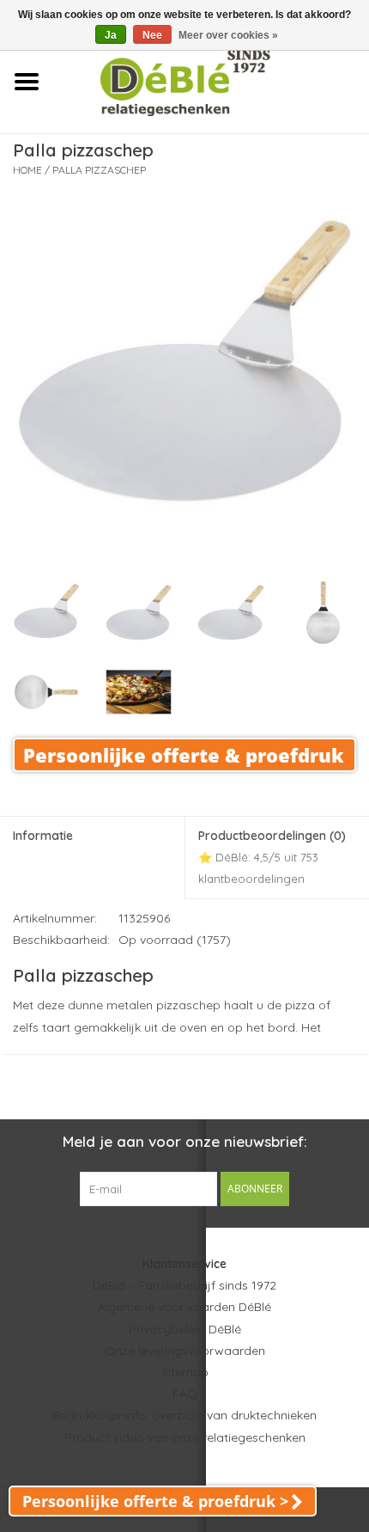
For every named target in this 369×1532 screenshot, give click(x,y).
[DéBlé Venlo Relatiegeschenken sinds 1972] (210, 81)
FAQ (184, 1393)
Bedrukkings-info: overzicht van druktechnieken (184, 1415)
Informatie (43, 835)
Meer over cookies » (228, 35)
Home (27, 169)
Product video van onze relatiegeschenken (184, 1437)
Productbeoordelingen (272, 856)
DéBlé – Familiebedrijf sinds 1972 (184, 1285)
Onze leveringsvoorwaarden (185, 1350)
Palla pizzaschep (99, 169)
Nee (152, 35)
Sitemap (185, 1372)
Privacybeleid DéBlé (185, 1329)
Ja (111, 35)
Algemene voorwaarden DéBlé (184, 1306)
